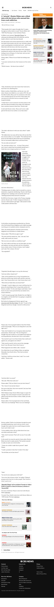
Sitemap (3, 586)
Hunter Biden (7, 550)
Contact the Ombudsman (24, 588)
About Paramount (23, 578)
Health (24, 10)
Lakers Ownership (5, 571)
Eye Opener (14, 10)
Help (20, 584)
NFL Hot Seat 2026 (5, 570)
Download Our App (5, 582)
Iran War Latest (4, 568)
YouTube (21, 566)
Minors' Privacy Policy (41, 573)
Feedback (21, 586)
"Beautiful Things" (6, 484)
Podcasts (3, 580)
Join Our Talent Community (25, 582)
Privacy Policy (40, 566)
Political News (4, 566)
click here (7, 492)
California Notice (40, 568)
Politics (20, 10)
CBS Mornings (5, 10)
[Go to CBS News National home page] (27, 7)
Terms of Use (40, 571)
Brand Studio (4, 584)
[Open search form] (50, 7)
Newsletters (4, 578)
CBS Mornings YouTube (33, 10)
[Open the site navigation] (10, 7)
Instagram (21, 570)
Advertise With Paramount (25, 580)
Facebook (21, 568)
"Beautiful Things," (19, 35)
